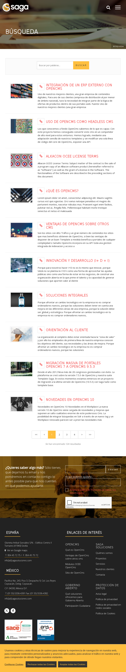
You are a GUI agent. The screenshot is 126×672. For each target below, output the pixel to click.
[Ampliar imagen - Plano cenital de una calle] (21, 195)
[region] (63, 658)
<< (36, 434)
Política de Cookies (105, 613)
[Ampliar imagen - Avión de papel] (21, 334)
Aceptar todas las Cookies (72, 664)
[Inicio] (15, 7)
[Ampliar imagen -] (21, 161)
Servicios (100, 563)
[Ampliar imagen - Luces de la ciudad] (21, 230)
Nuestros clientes (105, 569)
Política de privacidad (107, 599)
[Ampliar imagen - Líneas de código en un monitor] (21, 126)
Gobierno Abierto (72, 586)
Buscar (81, 65)
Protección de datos (107, 586)
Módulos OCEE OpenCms (73, 566)
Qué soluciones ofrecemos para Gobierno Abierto (74, 597)
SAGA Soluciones (104, 545)
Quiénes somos (104, 552)
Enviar (113, 469)
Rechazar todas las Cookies (41, 664)
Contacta (100, 574)
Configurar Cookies (14, 664)
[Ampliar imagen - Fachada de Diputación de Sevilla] (21, 369)
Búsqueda (118, 46)
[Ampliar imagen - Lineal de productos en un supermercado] (21, 91)
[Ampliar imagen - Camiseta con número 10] (21, 404)
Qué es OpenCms (74, 549)
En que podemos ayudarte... (79, 476)
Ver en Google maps (16, 550)
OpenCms (72, 544)
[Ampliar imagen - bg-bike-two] (21, 265)
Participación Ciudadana (77, 605)
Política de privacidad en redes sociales (108, 606)
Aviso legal (101, 593)
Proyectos (101, 558)
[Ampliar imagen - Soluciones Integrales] (21, 300)
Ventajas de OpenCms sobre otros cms (77, 557)
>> (90, 434)
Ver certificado (45, 630)
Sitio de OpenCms (74, 572)
